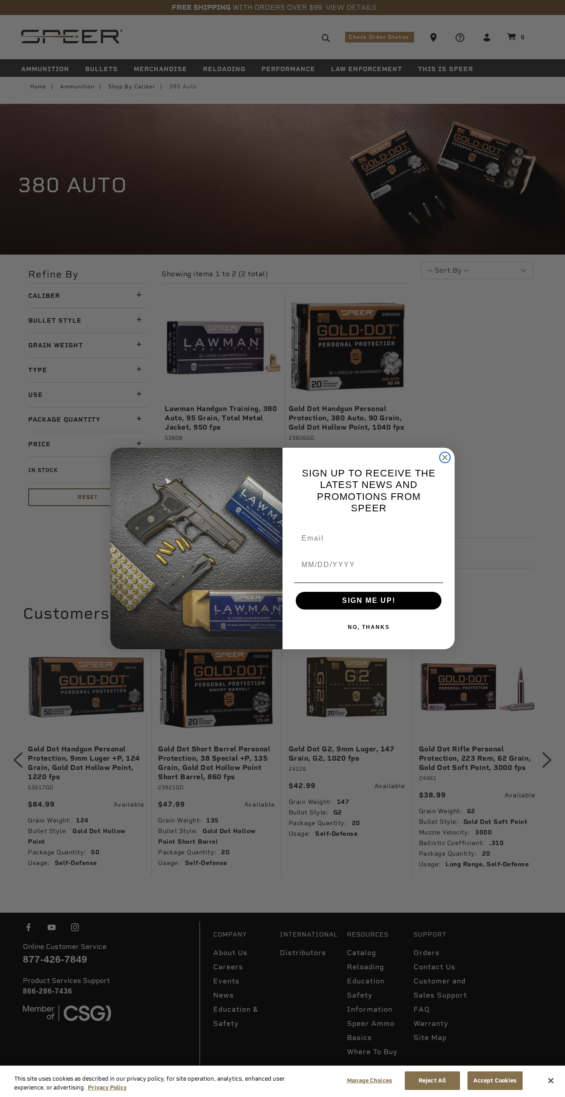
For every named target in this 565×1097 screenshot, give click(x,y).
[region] (282, 1081)
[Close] (551, 1080)
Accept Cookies (495, 1080)
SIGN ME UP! (369, 600)
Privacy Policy (107, 1087)
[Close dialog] (445, 457)
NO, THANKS (369, 627)
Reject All (432, 1080)
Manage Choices (369, 1080)
